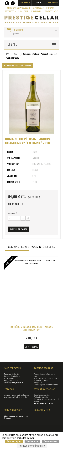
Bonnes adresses (13, 410)
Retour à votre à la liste (19, 65)
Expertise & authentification (44, 8)
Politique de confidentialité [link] (32, 445)
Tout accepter (14, 441)
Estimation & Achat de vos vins (19, 8)
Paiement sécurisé (43, 368)
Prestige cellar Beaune (33, 11)
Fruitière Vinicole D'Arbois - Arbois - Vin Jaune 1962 (31, 328)
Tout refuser (32, 441)
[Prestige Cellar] (31, 19)
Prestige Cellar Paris (13, 11)
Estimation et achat (44, 389)
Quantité (12, 213)
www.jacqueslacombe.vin (43, 403)
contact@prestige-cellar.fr (13, 383)
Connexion (25, 3)
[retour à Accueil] (7, 54)
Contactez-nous (51, 11)
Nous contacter (12, 368)
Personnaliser (50, 441)
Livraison (9, 389)
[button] (6, 305)
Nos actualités (42, 410)
